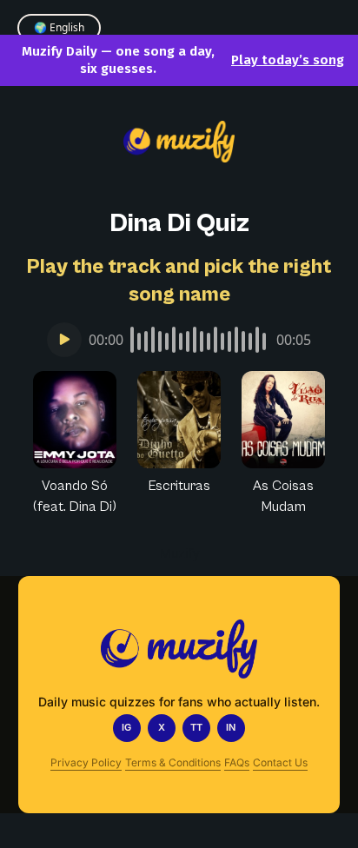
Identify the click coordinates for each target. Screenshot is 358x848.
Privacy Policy (86, 762)
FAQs (236, 762)
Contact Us (280, 762)
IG (126, 727)
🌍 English (59, 27)
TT (196, 727)
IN (230, 727)
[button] (74, 444)
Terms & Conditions (173, 762)
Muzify (179, 553)
